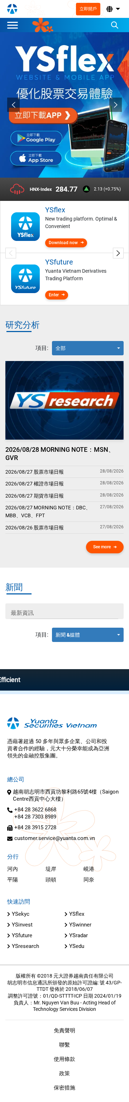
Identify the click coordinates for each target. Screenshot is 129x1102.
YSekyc (20, 914)
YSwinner (80, 924)
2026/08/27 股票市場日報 (34, 472)
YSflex (76, 914)
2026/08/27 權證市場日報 (34, 483)
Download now (63, 242)
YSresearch (25, 946)
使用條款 (64, 1059)
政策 (64, 1073)
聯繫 (64, 1045)
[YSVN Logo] (12, 9)
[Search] (115, 25)
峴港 (88, 869)
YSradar (78, 935)
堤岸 (51, 869)
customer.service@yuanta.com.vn (54, 838)
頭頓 (51, 879)
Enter (54, 294)
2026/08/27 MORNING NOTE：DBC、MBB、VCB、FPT (48, 511)
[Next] (115, 105)
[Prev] (13, 105)
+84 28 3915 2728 (35, 827)
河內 (12, 869)
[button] (112, 9)
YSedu (76, 946)
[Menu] (14, 25)
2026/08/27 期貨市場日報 (34, 496)
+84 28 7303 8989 (35, 817)
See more (102, 546)
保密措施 (64, 1087)
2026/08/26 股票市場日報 (34, 527)
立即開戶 (88, 8)
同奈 (88, 879)
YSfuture (22, 935)
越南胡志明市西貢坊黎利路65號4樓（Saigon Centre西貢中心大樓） (66, 795)
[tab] (41, 348)
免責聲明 (64, 1030)
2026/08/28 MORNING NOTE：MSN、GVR (60, 453)
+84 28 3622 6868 (35, 809)
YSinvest (22, 924)
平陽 (12, 879)
